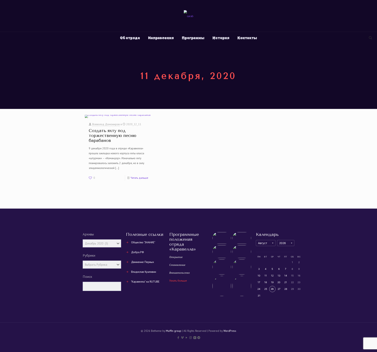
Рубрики (89, 255)
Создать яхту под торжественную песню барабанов (112, 135)
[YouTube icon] (186, 337)
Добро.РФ (137, 252)
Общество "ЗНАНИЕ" (143, 242)
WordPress (229, 331)
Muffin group (173, 331)
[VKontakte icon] (194, 337)
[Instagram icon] (190, 337)
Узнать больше (178, 280)
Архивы (88, 234)
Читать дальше (139, 178)
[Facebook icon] (178, 337)
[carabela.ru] (188, 16)
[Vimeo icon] (182, 337)
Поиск (87, 276)
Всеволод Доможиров (106, 124)
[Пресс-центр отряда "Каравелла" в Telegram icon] (198, 337)
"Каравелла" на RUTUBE (145, 281)
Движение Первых (142, 262)
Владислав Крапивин (143, 272)
